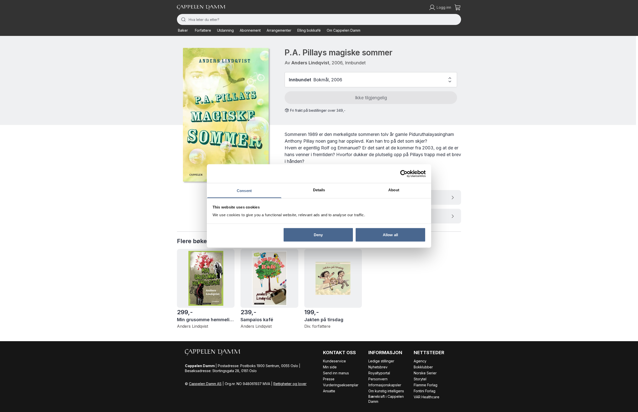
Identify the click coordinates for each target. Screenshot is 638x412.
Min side (330, 367)
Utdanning (225, 30)
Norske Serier (425, 373)
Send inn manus (336, 373)
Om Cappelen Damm (343, 30)
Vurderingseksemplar (340, 385)
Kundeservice (334, 361)
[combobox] (319, 19)
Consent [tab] (244, 191)
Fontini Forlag (424, 391)
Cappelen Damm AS (205, 384)
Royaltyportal (379, 373)
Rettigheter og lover (290, 384)
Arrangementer (279, 30)
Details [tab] (319, 190)
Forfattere (203, 30)
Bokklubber (423, 367)
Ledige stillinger (381, 361)
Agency (420, 361)
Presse (328, 379)
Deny (318, 234)
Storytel (420, 379)
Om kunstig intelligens (386, 391)
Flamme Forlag (425, 385)
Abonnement (250, 30)
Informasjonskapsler (384, 385)
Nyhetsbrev (378, 367)
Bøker (183, 30)
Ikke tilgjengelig (371, 97)
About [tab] (393, 190)
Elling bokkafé (309, 30)
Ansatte (329, 391)
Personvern (378, 379)
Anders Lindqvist (310, 62)
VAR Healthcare (426, 397)
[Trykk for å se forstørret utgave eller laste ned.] (226, 115)
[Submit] (183, 19)
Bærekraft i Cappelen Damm (386, 399)
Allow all (390, 234)
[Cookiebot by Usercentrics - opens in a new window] (404, 173)
